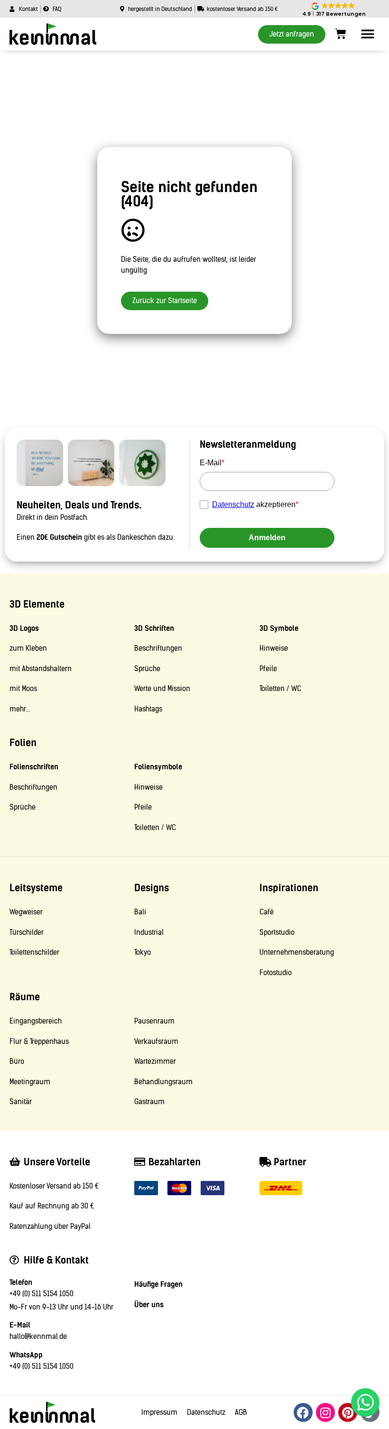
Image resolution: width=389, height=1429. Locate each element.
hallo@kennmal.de (38, 1336)
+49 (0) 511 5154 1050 (41, 1294)
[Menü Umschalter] (368, 34)
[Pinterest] (347, 1412)
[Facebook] (303, 1412)
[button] (334, 10)
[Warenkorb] (340, 33)
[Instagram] (325, 1412)
